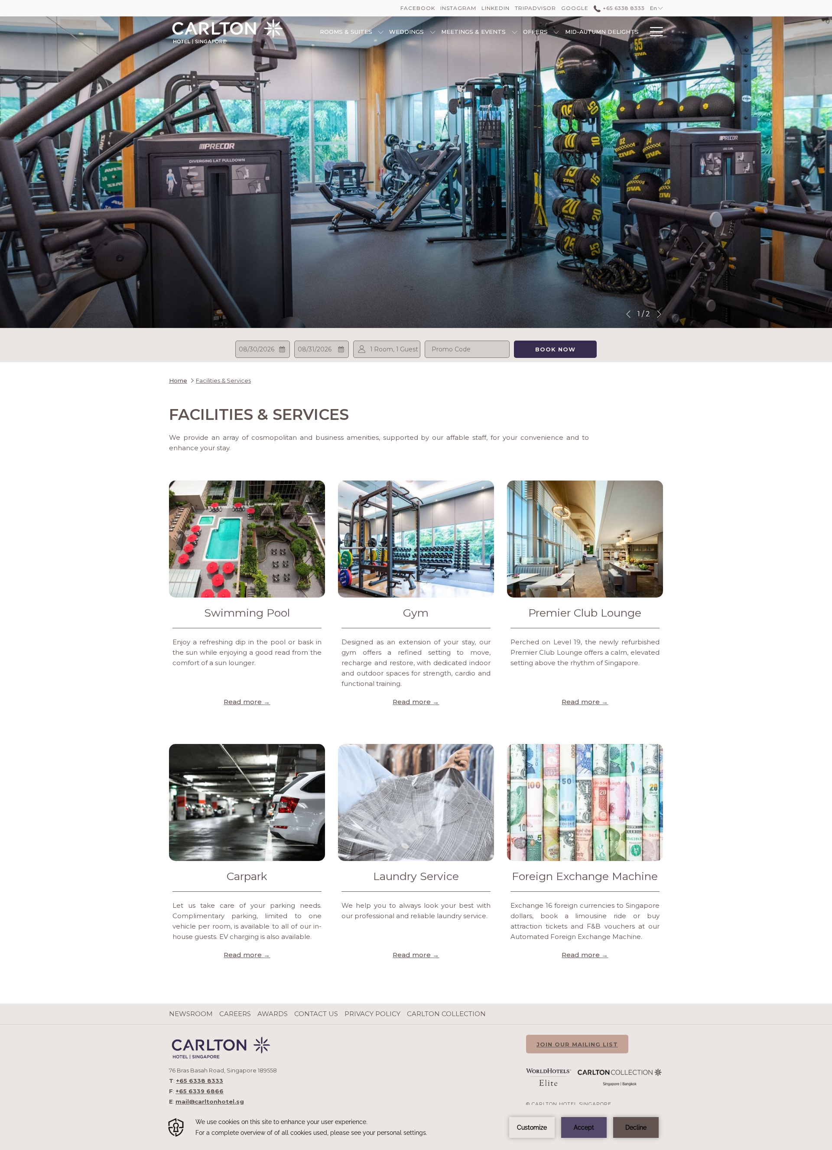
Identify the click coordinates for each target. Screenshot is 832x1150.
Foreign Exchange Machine (585, 876)
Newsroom (191, 1014)
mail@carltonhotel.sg (210, 1101)
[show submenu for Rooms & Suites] (380, 31)
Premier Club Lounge (584, 612)
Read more (243, 702)
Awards (272, 1014)
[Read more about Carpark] (247, 802)
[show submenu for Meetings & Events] (514, 31)
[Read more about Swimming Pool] (247, 539)
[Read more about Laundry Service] (416, 802)
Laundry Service (416, 876)
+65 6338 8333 (622, 8)
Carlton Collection (446, 1014)
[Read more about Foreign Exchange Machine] (585, 802)
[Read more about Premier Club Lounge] (585, 539)
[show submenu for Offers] (556, 31)
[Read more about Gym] (416, 539)
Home (178, 380)
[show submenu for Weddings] (432, 31)
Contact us (316, 1014)
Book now (555, 349)
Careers (235, 1014)
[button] (262, 349)
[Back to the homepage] (227, 31)
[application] (416, 1127)
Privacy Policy (372, 1014)
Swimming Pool (247, 612)
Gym (416, 612)
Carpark (247, 876)
